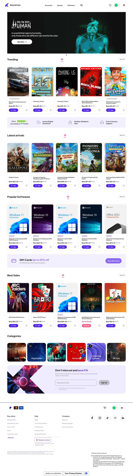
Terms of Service (46, 454)
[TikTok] (107, 418)
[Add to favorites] (26, 110)
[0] (110, 5)
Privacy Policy (36, 454)
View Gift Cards (113, 261)
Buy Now (20, 42)
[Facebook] (92, 418)
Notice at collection (53, 473)
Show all (10, 438)
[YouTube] (115, 418)
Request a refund (44, 440)
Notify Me (86, 325)
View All (122, 59)
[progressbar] (13, 110)
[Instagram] (100, 418)
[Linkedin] (123, 418)
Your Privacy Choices (73, 473)
